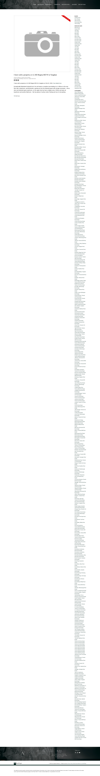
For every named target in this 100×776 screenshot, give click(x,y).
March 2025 (77, 52)
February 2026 (78, 37)
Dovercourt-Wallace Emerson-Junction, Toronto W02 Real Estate (80, 257)
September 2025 (78, 43)
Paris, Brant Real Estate (79, 501)
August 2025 (77, 45)
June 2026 (77, 31)
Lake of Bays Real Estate (80, 382)
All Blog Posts (77, 17)
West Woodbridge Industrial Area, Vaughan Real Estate (26, 78)
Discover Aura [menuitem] (65, 4)
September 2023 (78, 74)
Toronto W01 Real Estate (80, 645)
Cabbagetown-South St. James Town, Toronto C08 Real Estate (80, 203)
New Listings (77, 19)
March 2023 (77, 82)
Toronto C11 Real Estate (80, 644)
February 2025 (78, 54)
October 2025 (77, 42)
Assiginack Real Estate (79, 115)
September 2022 (78, 88)
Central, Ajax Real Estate (80, 221)
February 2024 (78, 69)
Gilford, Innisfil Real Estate (80, 304)
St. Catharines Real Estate (80, 609)
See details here (57, 83)
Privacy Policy (70, 763)
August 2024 (77, 60)
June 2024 (77, 63)
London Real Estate (79, 412)
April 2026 (77, 34)
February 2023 (78, 83)
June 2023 (77, 77)
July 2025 (77, 46)
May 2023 (77, 79)
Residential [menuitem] (48, 4)
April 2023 (77, 80)
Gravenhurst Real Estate (80, 311)
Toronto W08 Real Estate (80, 651)
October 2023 (77, 73)
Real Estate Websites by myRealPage (79, 763)
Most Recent (77, 27)
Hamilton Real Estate (79, 320)
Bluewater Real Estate (79, 158)
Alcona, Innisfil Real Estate (80, 95)
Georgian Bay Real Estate (80, 301)
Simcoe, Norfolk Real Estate (80, 590)
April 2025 (77, 51)
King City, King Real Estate (80, 372)
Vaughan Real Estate (79, 678)
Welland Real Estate (79, 691)
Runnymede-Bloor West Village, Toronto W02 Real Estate (80, 546)
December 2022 (78, 86)
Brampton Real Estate (79, 184)
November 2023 (78, 71)
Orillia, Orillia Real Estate (80, 494)
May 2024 (77, 64)
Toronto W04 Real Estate (80, 647)
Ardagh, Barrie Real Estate (80, 114)
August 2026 (77, 28)
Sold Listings (77, 23)
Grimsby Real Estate (79, 316)
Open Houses (77, 20)
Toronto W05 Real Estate (80, 648)
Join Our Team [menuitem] (81, 4)
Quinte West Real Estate (80, 528)
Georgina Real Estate (79, 302)
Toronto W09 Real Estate (80, 652)
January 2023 (77, 85)
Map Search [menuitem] (41, 4)
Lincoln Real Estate (79, 405)
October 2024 (77, 57)
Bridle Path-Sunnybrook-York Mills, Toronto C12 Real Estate (80, 190)
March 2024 (77, 67)
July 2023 (77, 76)
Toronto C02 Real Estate (80, 641)
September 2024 (78, 58)
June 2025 (77, 48)
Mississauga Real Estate (80, 433)
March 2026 (77, 36)
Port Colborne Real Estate (80, 512)
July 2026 (77, 30)
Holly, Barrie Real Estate (80, 336)
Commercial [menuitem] (57, 4)
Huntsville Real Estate (79, 347)
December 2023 (78, 70)
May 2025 (77, 49)
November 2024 (78, 55)
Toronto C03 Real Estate (80, 642)
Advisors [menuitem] (74, 4)
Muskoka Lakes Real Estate (80, 449)
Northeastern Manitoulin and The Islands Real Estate (79, 476)
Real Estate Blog (78, 22)
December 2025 (78, 39)
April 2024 (77, 66)
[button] (75, 752)
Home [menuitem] (34, 4)
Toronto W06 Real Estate (80, 650)
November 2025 (78, 40)
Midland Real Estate (79, 423)
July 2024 (77, 61)
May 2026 (77, 33)
